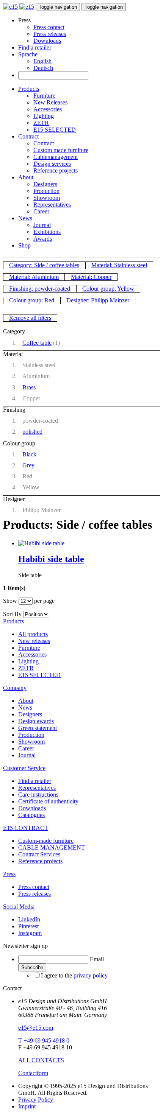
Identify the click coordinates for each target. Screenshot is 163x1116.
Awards (42, 238)
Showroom (46, 198)
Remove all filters (30, 317)
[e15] (10, 6)
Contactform (33, 1073)
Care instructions (38, 794)
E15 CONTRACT (25, 828)
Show (10, 601)
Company (15, 688)
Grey (28, 465)
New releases (34, 641)
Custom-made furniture (46, 840)
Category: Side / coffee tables (44, 265)
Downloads (47, 40)
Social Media (18, 906)
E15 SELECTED (54, 129)
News (25, 218)
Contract (28, 136)
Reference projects (55, 170)
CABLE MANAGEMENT (51, 847)
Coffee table (37, 342)
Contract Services (39, 854)
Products (28, 89)
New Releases (50, 102)
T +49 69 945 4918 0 (43, 1040)
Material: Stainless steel (119, 265)
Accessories (47, 109)
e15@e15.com (35, 1027)
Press (9, 874)
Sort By (12, 614)
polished (32, 431)
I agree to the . (75, 975)
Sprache (28, 54)
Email (97, 959)
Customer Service (24, 768)
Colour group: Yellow (108, 288)
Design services (52, 163)
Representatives (52, 204)
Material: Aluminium (34, 277)
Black (29, 454)
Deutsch (43, 68)
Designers (45, 184)
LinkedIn (29, 919)
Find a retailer (34, 47)
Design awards (36, 721)
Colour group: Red (31, 300)
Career (41, 211)
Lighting (43, 116)
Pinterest (28, 926)
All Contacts (41, 1060)
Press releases (49, 34)
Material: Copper (91, 277)
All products (33, 634)
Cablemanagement (55, 157)
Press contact (48, 27)
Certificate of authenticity (48, 801)
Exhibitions (47, 232)
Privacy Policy (35, 1099)
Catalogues (31, 815)
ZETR (41, 123)
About (25, 177)
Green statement (37, 728)
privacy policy (90, 975)
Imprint (27, 1106)
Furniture (44, 95)
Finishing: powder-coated (39, 288)
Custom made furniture (60, 150)
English (42, 61)
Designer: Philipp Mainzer (97, 300)
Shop (24, 245)
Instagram (30, 933)
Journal (42, 225)
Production (46, 191)
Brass (29, 387)
